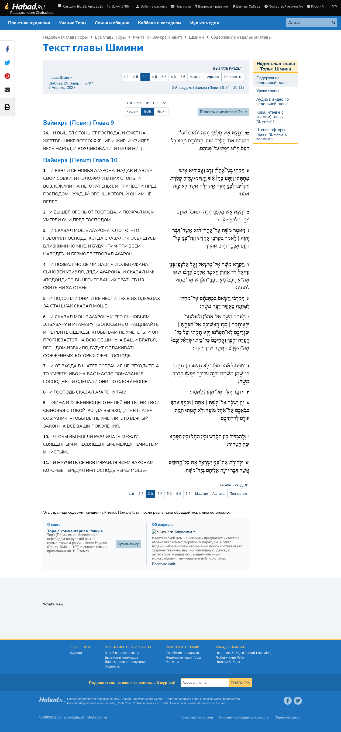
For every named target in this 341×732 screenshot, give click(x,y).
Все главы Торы (110, 37)
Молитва (172, 662)
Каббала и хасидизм (159, 23)
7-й (182, 77)
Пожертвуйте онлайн (286, 6)
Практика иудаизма (29, 23)
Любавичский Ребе (230, 657)
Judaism (174, 703)
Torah (164, 703)
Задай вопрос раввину (122, 653)
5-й (163, 77)
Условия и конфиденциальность (243, 717)
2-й (135, 77)
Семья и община (112, 23)
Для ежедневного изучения (126, 662)
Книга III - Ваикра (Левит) (157, 37)
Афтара (213, 77)
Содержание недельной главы (241, 37)
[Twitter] (298, 701)
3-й (145, 77)
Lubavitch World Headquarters (220, 698)
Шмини (196, 37)
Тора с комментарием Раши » (75, 531)
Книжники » (185, 531)
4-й (154, 77)
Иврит (161, 111)
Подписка (112, 666)
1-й (126, 77)
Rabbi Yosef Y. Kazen (131, 703)
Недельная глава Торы (65, 37)
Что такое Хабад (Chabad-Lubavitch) (243, 653)
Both (147, 111)
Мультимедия (204, 23)
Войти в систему (153, 6)
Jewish (191, 703)
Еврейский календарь (121, 657)
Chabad (125, 698)
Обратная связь (287, 717)
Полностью (233, 77)
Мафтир (196, 77)
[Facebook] (288, 701)
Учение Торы (72, 23)
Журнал (76, 653)
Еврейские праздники (182, 653)
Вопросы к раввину (213, 6)
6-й (173, 77)
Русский (132, 111)
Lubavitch (138, 698)
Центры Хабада (228, 662)
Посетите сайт (163, 564)
